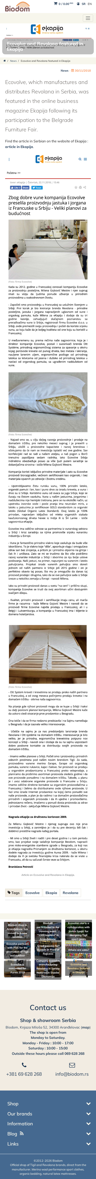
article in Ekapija (19, 146)
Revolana (70, 892)
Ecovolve (32, 892)
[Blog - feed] (22, 1134)
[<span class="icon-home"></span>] (5, 60)
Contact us (48, 1007)
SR (84, 4)
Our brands (19, 1114)
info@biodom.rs (72, 1074)
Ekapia (51, 892)
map (86, 1027)
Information (20, 1123)
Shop (13, 1103)
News (13, 60)
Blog (12, 1134)
